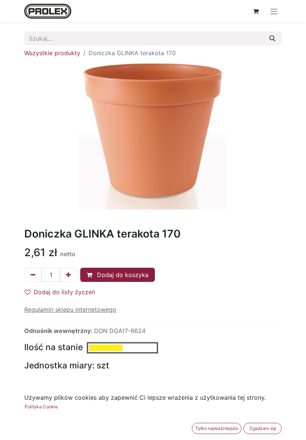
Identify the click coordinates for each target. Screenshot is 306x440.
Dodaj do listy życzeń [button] (64, 292)
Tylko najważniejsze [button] (216, 428)
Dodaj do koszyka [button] (122, 275)
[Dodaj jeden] (68, 275)
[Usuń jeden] (33, 275)
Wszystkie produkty (52, 53)
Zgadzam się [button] (262, 428)
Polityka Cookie (41, 406)
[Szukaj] (272, 38)
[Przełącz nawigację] (274, 11)
